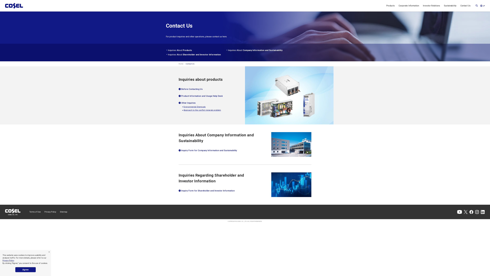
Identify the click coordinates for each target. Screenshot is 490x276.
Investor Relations (431, 5)
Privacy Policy (8, 261)
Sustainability (450, 5)
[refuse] (49, 252)
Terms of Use (35, 212)
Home (181, 64)
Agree (25, 269)
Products (390, 5)
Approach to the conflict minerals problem (202, 110)
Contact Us (465, 5)
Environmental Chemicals (195, 107)
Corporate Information (409, 5)
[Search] (477, 5)
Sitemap (63, 212)
